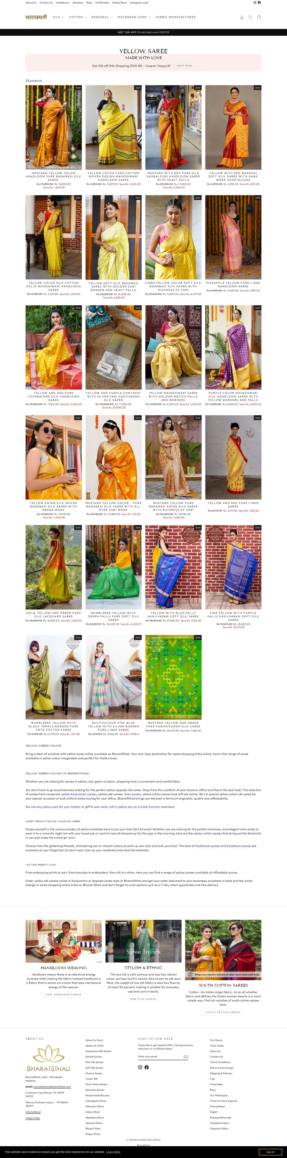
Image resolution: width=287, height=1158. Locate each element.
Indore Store (93, 1111)
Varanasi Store (94, 1123)
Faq (212, 1078)
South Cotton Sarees (223, 1012)
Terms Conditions (220, 1062)
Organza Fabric (219, 1128)
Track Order (217, 1045)
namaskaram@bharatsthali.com (52, 1086)
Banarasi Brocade (220, 1117)
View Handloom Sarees (63, 994)
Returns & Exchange (221, 1067)
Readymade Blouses (97, 1095)
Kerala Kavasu (94, 1056)
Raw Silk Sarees (143, 999)
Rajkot (214, 1111)
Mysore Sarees (94, 1073)
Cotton (76, 17)
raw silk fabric (144, 983)
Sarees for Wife (95, 1045)
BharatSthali (143, 1145)
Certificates (102, 2)
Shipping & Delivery (221, 1073)
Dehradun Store (95, 1106)
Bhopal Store (93, 1128)
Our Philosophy (219, 1095)
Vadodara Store (95, 1117)
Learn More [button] (113, 1152)
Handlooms (62, 2)
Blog (89, 2)
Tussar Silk (92, 1078)
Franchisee (216, 1084)
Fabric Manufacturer (176, 17)
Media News (119, 2)
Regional (101, 17)
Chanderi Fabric (219, 1123)
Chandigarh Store (96, 1100)
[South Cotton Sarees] (223, 950)
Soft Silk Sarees (94, 1067)
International (33, 1111)
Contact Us (46, 2)
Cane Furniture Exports (223, 1100)
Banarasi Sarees (95, 1089)
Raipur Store (93, 1134)
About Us (31, 2)
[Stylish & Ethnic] (143, 941)
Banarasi (78, 2)
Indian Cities (33, 1118)
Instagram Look (139, 2)
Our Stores (216, 1040)
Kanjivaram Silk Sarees (99, 1051)
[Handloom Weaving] (64, 941)
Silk (57, 17)
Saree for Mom (94, 1040)
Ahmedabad (217, 1106)
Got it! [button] (270, 1152)
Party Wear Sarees (96, 1084)
